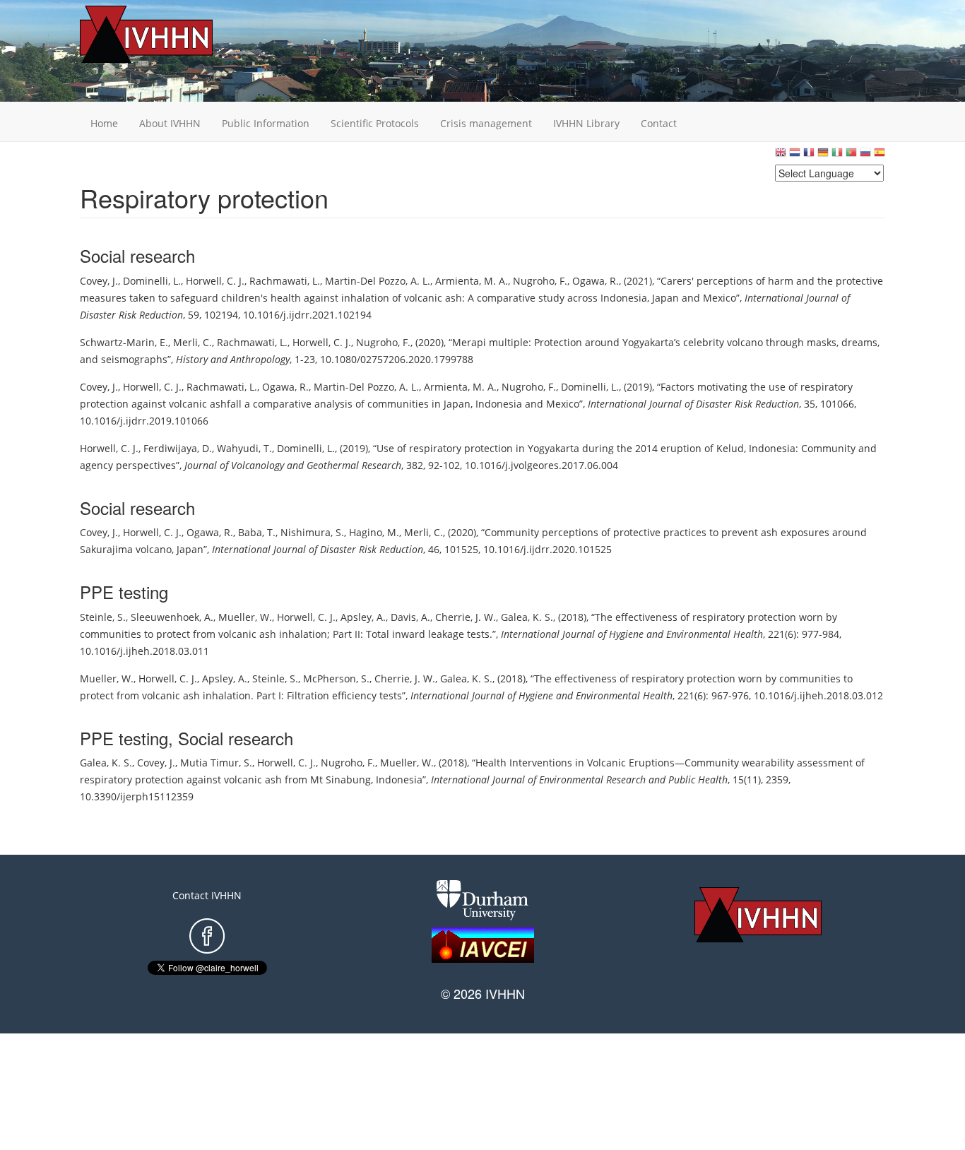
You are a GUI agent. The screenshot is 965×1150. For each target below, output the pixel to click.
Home (104, 123)
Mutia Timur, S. (216, 762)
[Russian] (865, 156)
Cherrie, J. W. (465, 617)
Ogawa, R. (595, 281)
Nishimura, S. (312, 532)
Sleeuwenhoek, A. (172, 617)
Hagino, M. (374, 532)
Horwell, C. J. (215, 281)
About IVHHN (170, 123)
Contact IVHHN (207, 895)
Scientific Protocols (375, 123)
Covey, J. (99, 281)
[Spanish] (879, 156)
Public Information (265, 123)
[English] (780, 156)
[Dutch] (794, 156)
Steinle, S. (103, 617)
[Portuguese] (851, 156)
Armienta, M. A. (471, 281)
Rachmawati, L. (284, 281)
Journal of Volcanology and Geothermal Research (292, 465)
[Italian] (837, 156)
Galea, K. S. (527, 617)
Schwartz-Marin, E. (124, 342)
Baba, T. (257, 532)
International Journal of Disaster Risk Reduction (693, 403)
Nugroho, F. (540, 281)
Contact (659, 123)
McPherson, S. (336, 678)
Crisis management (486, 123)
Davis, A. (410, 617)
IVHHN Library (586, 123)
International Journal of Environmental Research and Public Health (579, 779)
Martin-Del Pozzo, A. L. (377, 281)
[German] (823, 156)
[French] (809, 156)
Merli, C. (192, 342)
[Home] (168, 34)
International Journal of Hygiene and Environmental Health (632, 634)
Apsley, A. (363, 617)
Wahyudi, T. (244, 448)
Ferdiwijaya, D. (177, 448)
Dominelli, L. (152, 281)
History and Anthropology (233, 359)
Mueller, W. (245, 617)
